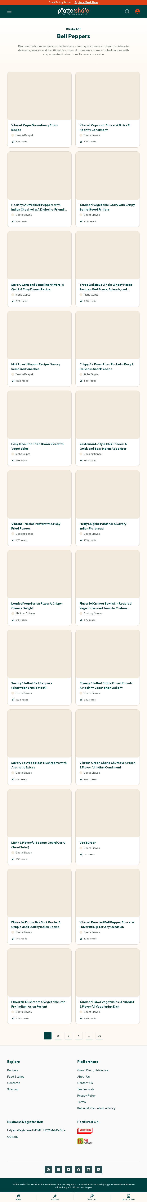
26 (99, 1036)
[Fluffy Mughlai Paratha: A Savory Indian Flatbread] (108, 494)
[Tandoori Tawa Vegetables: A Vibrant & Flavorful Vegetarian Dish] (108, 973)
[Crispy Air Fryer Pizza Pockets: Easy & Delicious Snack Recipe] (108, 335)
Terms (81, 1102)
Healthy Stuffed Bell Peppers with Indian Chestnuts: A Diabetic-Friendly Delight (38, 209)
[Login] (137, 11)
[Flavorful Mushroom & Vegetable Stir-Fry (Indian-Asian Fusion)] (39, 973)
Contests (13, 1083)
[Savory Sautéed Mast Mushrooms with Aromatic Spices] (39, 734)
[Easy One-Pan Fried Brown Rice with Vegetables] (39, 415)
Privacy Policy (86, 1096)
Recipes (12, 1070)
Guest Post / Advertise (92, 1070)
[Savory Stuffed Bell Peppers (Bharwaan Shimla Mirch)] (39, 654)
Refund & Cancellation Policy (96, 1108)
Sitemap (12, 1089)
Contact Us (85, 1083)
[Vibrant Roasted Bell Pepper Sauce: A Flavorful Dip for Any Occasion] (108, 893)
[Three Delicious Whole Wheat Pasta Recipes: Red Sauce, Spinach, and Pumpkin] (108, 255)
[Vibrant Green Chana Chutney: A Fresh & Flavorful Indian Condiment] (108, 734)
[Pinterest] (48, 1169)
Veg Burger (87, 842)
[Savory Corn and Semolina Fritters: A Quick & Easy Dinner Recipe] (39, 255)
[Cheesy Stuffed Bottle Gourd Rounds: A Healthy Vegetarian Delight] (108, 654)
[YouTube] (68, 1169)
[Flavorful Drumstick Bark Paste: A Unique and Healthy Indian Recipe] (39, 893)
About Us (83, 1077)
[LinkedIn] (88, 1169)
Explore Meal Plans (86, 2)
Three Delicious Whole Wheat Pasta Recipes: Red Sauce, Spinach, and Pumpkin (105, 289)
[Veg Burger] (108, 813)
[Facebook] (78, 1169)
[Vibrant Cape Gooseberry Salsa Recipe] (39, 96)
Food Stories (15, 1077)
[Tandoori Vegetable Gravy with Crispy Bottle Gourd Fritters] (108, 176)
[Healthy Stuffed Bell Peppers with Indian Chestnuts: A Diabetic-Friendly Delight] (39, 176)
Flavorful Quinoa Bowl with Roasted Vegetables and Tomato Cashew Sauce (105, 608)
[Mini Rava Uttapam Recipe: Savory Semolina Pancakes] (39, 335)
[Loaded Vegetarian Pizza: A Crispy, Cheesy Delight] (39, 574)
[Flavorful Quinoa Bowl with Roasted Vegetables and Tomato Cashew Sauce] (108, 574)
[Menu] (9, 11)
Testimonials (85, 1089)
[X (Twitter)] (98, 1169)
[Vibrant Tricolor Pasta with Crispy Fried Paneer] (39, 494)
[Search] (127, 11)
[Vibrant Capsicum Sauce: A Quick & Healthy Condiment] (108, 96)
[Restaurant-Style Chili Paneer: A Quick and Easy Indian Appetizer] (108, 415)
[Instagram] (58, 1169)
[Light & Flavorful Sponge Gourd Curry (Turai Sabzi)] (39, 813)
